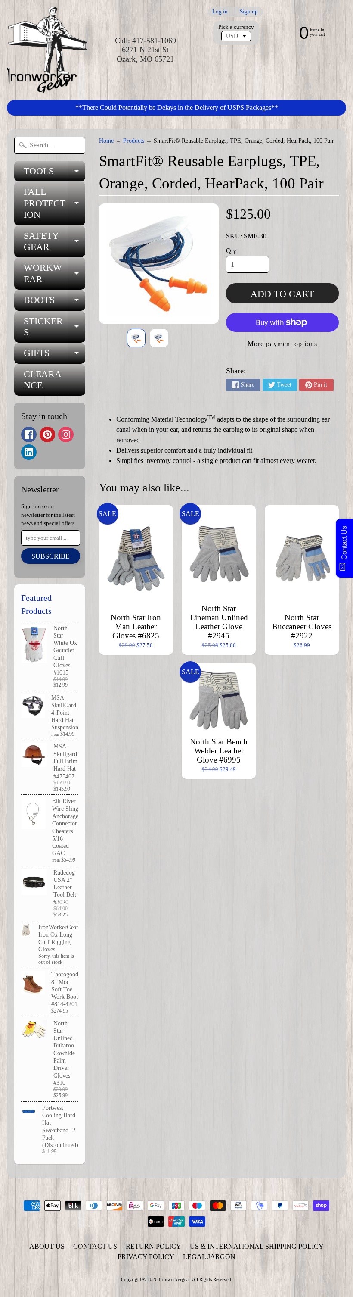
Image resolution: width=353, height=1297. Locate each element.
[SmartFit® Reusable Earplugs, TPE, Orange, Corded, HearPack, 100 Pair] (136, 338)
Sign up (249, 12)
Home (106, 141)
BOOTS (54, 302)
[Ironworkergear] (47, 50)
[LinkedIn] (29, 452)
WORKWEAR (54, 273)
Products (133, 141)
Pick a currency (236, 27)
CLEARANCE (43, 380)
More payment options (282, 343)
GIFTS (54, 355)
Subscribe (50, 556)
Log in (220, 12)
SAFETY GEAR (54, 241)
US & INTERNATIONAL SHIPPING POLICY (257, 1246)
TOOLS (54, 173)
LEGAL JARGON (209, 1256)
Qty (231, 250)
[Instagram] (66, 434)
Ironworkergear (174, 1279)
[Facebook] (29, 434)
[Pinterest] (47, 434)
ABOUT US (47, 1246)
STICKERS (54, 327)
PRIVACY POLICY (146, 1256)
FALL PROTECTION (54, 203)
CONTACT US (95, 1246)
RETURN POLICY (153, 1246)
